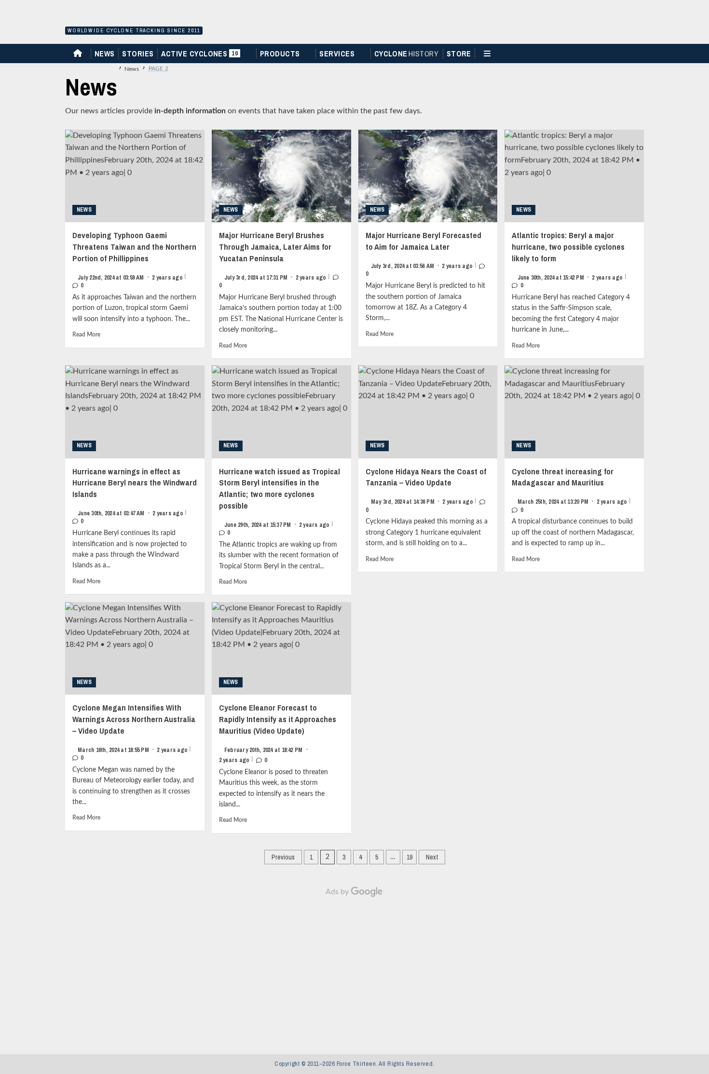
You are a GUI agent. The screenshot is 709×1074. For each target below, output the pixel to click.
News (105, 53)
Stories (137, 53)
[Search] (640, 52)
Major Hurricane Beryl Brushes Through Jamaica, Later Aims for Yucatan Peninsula (275, 259)
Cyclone (406, 53)
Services (336, 53)
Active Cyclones (200, 55)
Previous (283, 857)
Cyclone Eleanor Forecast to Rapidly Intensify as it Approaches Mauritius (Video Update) (277, 733)
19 (409, 857)
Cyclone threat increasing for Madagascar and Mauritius (571, 490)
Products (280, 53)
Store (459, 53)
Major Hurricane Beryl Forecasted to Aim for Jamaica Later (423, 253)
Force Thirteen (132, 18)
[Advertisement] (354, 970)
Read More (86, 334)
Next (432, 857)
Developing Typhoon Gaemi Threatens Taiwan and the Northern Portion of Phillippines (134, 259)
